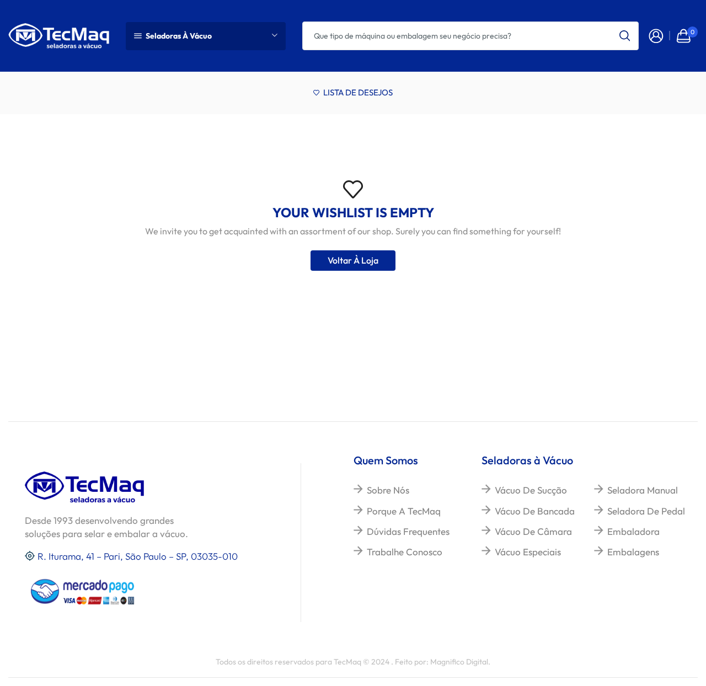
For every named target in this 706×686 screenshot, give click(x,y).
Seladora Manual (642, 490)
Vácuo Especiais (528, 552)
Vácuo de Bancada (535, 511)
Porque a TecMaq (404, 511)
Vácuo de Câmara (533, 531)
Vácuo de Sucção (531, 490)
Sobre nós (388, 490)
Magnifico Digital (459, 662)
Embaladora (633, 531)
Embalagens (633, 552)
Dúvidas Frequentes (408, 531)
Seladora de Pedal (646, 511)
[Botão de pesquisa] (624, 36)
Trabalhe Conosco (404, 552)
